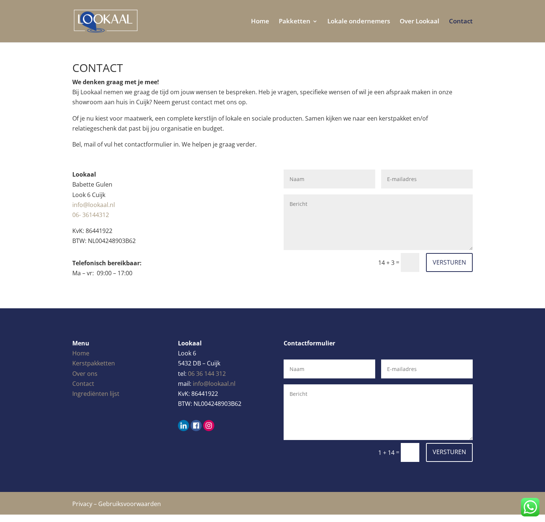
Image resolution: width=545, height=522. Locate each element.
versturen (449, 262)
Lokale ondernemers (358, 22)
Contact (461, 22)
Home (260, 22)
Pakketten (294, 22)
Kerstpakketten (93, 363)
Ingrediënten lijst (95, 394)
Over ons (85, 374)
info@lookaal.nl (214, 384)
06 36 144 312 (207, 374)
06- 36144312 (90, 215)
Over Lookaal (419, 22)
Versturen (449, 452)
